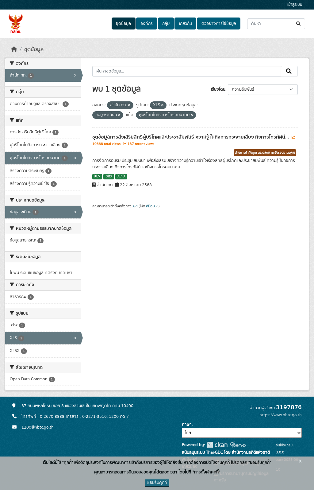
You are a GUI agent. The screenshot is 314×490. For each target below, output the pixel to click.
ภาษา (187, 424)
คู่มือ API (152, 206)
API (135, 206)
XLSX (121, 176)
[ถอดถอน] (129, 105)
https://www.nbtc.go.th (280, 415)
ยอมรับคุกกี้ (157, 483)
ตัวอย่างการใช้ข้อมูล (218, 24)
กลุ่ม (166, 24)
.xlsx (108, 176)
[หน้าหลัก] (14, 49)
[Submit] (298, 23)
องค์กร (146, 24)
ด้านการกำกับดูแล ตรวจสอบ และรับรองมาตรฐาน (265, 153)
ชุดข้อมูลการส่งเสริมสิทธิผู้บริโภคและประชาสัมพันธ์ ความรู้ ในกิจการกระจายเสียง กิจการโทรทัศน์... (191, 137)
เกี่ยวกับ (185, 24)
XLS (97, 176)
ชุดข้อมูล (123, 24)
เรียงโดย (218, 89)
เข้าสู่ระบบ (294, 5)
